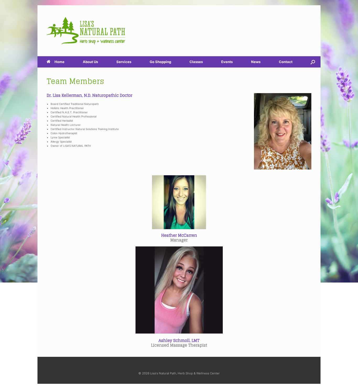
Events (227, 62)
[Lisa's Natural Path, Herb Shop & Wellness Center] (86, 30)
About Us (90, 62)
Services (123, 62)
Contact (285, 62)
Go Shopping (160, 62)
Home (59, 62)
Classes (196, 62)
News (256, 62)
